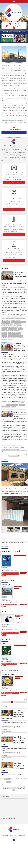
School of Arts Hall (11, 334)
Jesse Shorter (4, 335)
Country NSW (4, 325)
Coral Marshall (4, 339)
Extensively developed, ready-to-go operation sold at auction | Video (13, 740)
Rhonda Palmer (9, 337)
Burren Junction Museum (15, 320)
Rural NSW (10, 325)
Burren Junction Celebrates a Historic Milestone (19, 274)
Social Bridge (6, 639)
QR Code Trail (4, 334)
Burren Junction (18, 318)
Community (16, 327)
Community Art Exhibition (12, 328)
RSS (26, 454)
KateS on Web (18, 833)
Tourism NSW (11, 332)
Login (14, 837)
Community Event (16, 330)
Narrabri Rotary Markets (9, 670)
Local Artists (9, 330)
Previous (3, 529)
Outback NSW (10, 323)
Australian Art (20, 328)
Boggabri (16, 692)
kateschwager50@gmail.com (15, 26)
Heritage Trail (17, 332)
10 (20, 788)
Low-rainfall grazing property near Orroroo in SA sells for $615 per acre (13, 766)
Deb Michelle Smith (19, 335)
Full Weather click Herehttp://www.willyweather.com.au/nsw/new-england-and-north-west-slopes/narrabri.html (14, 821)
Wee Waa (12, 318)
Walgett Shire (4, 323)
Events (11, 573)
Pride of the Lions (19, 412)
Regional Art (4, 330)
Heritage (14, 325)
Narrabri (7, 318)
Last (14, 790)
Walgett (23, 318)
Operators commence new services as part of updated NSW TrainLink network (19, 347)
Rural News (8, 731)
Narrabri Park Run (7, 580)
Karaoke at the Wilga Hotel (10, 551)
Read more (24, 572)
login (7, 542)
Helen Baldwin (4, 328)
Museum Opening (5, 332)
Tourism (20, 327)
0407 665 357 (15, 23)
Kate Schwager (16, 314)
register (12, 542)
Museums (3, 327)
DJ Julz (3, 611)
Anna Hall (3, 337)
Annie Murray (15, 337)
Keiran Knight (21, 337)
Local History (19, 325)
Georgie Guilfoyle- (11, 335)
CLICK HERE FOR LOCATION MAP (14, 129)
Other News (8, 406)
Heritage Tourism (9, 327)
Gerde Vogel (18, 334)
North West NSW (17, 323)
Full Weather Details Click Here (8, 818)
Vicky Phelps (10, 339)
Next (23, 788)
